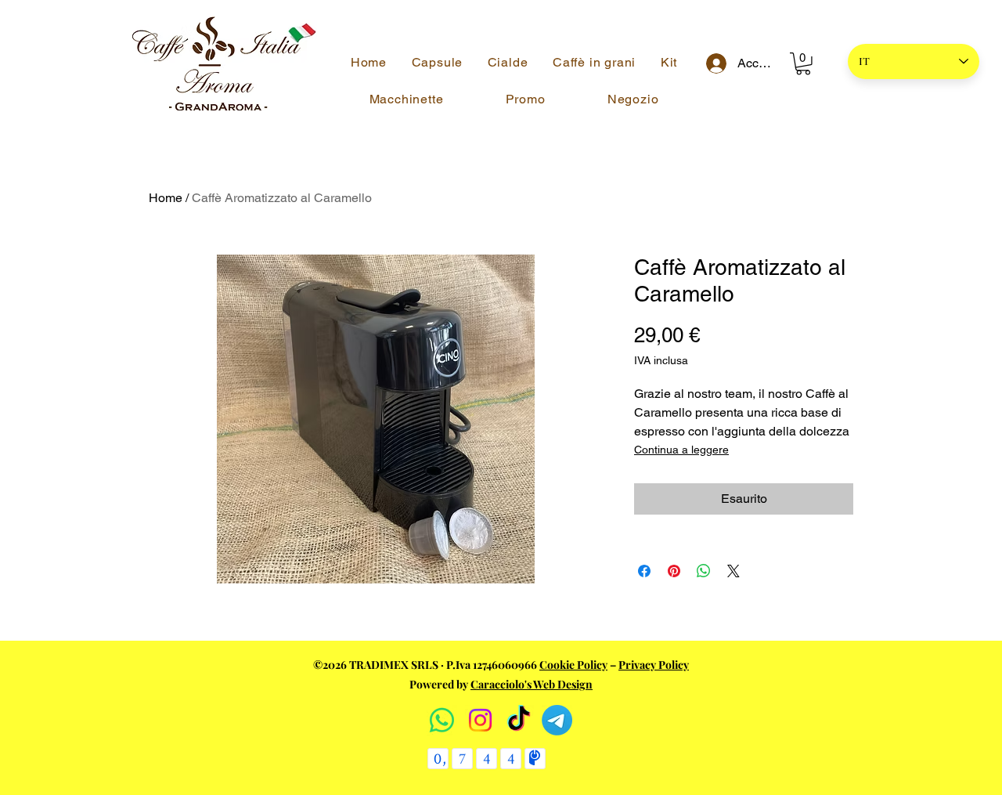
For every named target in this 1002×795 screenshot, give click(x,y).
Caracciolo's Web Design (531, 684)
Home (165, 197)
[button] (803, 63)
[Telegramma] (557, 720)
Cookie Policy (573, 664)
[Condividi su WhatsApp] (703, 571)
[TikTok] (518, 720)
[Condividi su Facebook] (644, 571)
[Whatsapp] (442, 720)
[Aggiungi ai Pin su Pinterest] (674, 571)
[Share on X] (733, 571)
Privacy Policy (653, 664)
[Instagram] (480, 720)
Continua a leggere (681, 449)
